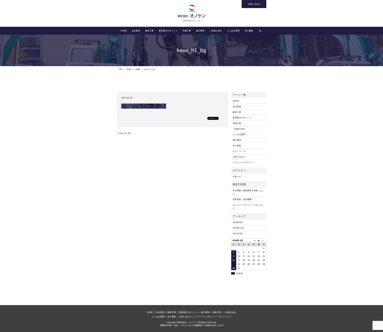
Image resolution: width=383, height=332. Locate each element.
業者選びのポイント (168, 30)
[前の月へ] (253, 240)
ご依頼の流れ (215, 30)
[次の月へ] (263, 240)
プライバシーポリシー (243, 162)
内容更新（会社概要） (243, 199)
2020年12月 (238, 228)
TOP (120, 69)
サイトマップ (239, 151)
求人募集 (249, 30)
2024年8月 (238, 222)
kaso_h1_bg (125, 133)
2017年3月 (238, 233)
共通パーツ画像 (133, 69)
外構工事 (187, 30)
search (260, 30)
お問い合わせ (254, 4)
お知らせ (237, 176)
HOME (124, 30)
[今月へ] (258, 240)
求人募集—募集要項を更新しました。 (248, 192)
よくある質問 (233, 30)
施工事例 (200, 30)
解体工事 (149, 30)
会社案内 (136, 30)
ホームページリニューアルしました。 (248, 206)
